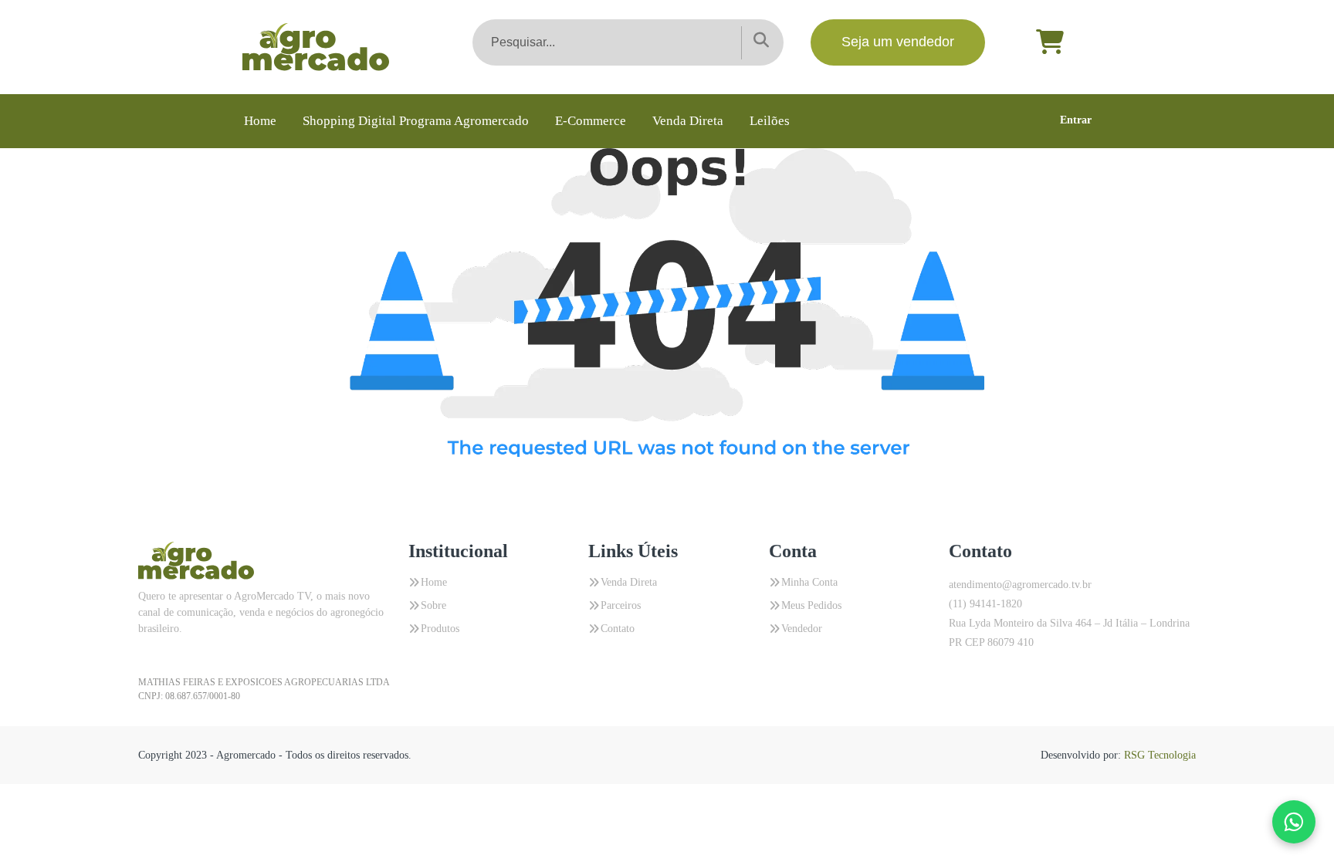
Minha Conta (809, 582)
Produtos (440, 628)
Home (260, 120)
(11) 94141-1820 (985, 604)
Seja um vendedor (897, 41)
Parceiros (621, 605)
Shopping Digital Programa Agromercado (416, 120)
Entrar (1076, 120)
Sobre (433, 605)
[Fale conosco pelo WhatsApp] (1293, 821)
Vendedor (801, 628)
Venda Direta (687, 120)
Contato (618, 628)
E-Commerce (590, 120)
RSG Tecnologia (1160, 755)
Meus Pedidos (811, 605)
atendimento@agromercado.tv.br (1020, 584)
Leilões (770, 120)
